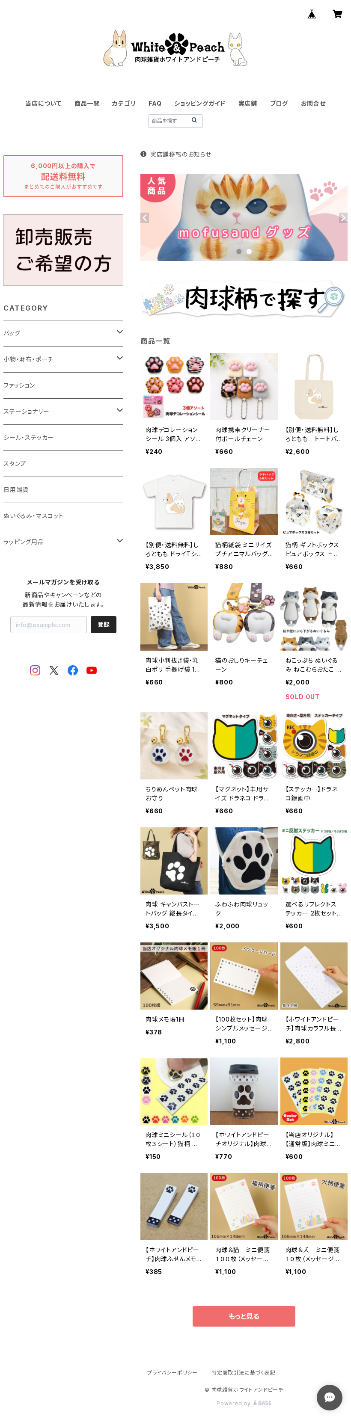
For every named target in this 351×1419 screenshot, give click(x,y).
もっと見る (244, 1316)
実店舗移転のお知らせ (180, 154)
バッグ (11, 333)
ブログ (279, 103)
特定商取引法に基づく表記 (243, 1372)
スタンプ (14, 463)
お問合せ (313, 103)
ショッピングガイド (200, 103)
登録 (104, 624)
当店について (43, 103)
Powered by (235, 1403)
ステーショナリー (26, 411)
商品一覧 (87, 103)
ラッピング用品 (23, 541)
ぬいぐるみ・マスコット (33, 515)
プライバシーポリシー (172, 1372)
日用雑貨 (16, 489)
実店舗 (247, 103)
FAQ (155, 103)
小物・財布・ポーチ (28, 359)
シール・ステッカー (28, 437)
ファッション (19, 385)
